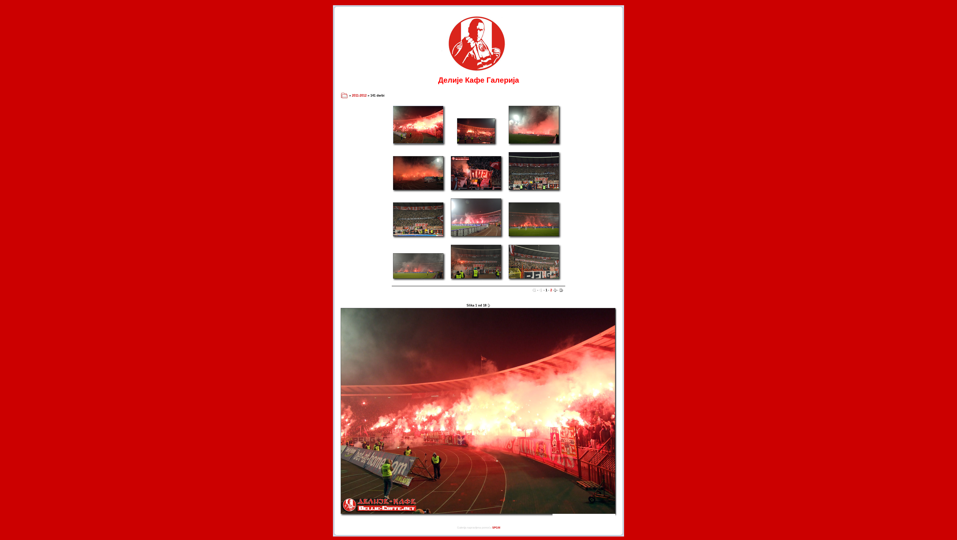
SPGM (496, 527)
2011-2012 (359, 95)
